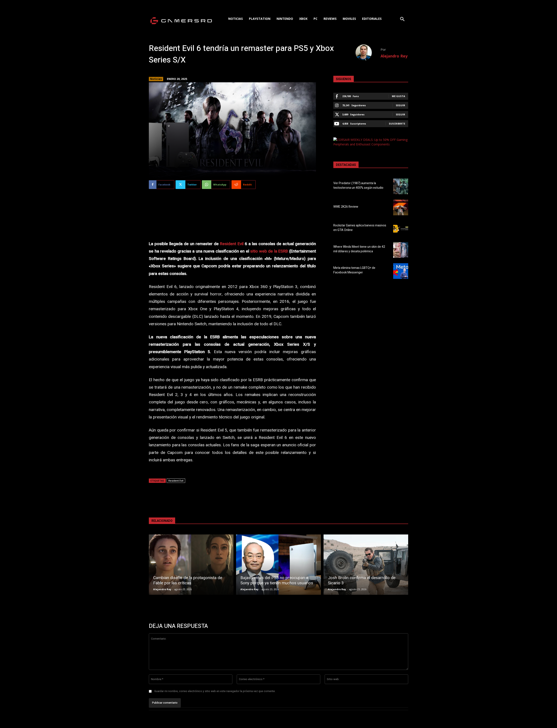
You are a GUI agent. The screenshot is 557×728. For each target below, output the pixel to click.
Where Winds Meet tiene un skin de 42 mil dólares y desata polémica (359, 249)
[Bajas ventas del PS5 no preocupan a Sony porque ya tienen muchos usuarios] (278, 564)
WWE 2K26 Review (345, 206)
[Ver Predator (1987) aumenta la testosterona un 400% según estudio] (400, 186)
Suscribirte (397, 123)
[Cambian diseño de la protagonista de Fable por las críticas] (191, 564)
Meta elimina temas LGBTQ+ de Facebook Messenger (354, 270)
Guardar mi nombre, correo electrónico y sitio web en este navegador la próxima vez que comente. (214, 691)
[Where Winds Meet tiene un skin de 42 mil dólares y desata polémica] (400, 250)
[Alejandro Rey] (368, 52)
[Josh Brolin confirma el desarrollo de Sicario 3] (366, 564)
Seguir (400, 105)
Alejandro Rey (394, 56)
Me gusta (398, 96)
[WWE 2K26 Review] (400, 207)
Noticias (156, 79)
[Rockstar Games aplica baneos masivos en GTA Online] (400, 228)
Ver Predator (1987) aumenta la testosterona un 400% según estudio (358, 185)
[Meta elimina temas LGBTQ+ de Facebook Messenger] (400, 271)
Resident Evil (231, 244)
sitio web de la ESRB (269, 251)
